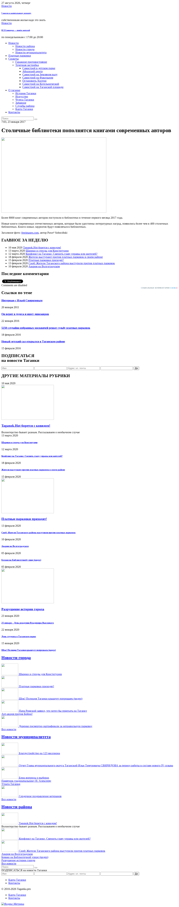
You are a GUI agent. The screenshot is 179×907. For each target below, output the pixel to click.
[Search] (35, 119)
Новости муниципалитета (30, 52)
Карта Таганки (24, 109)
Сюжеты (13, 58)
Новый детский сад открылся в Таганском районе (33, 341)
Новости (6, 6)
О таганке (14, 90)
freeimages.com (30, 232)
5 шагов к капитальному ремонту (16, 13)
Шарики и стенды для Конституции (47, 250)
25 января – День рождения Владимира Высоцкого (27, 622)
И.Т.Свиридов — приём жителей (15, 30)
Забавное (20, 102)
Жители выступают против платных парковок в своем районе (65, 256)
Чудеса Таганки (24, 99)
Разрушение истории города (22, 609)
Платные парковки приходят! (46, 260)
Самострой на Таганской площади (42, 87)
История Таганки (25, 93)
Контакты (14, 112)
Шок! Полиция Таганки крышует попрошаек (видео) (28, 650)
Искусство (21, 96)
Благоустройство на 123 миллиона (39, 753)
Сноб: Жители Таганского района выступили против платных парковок (71, 263)
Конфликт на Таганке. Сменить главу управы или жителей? (61, 253)
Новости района (25, 46)
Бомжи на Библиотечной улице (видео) (21, 560)
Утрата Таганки (10, 783)
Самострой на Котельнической (40, 83)
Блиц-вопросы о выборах (34, 777)
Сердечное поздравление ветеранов (40, 796)
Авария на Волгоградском (44, 266)
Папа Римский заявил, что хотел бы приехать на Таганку (53, 710)
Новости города (24, 49)
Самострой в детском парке (38, 68)
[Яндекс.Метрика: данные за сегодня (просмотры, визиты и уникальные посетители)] (12, 904)
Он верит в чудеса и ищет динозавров (25, 314)
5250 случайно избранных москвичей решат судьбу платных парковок (45, 327)
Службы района (24, 105)
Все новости (8, 729)
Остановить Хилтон (34, 80)
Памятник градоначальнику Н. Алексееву (26, 780)
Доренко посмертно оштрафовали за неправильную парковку (55, 726)
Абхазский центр (32, 71)
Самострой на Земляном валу (40, 74)
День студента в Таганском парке (18, 636)
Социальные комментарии (159, 288)
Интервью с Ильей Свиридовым (21, 300)
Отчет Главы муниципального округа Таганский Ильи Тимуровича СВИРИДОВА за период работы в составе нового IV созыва (96, 765)
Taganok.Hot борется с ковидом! (42, 247)
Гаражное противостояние (31, 61)
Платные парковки (19, 55)
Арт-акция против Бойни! (17, 713)
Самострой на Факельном (37, 77)
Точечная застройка (27, 65)
